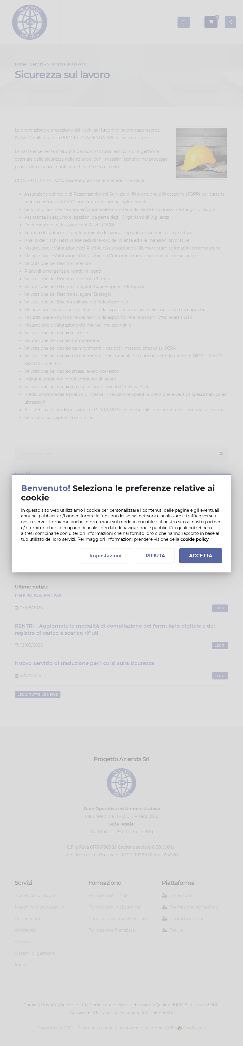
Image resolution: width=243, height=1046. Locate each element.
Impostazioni (105, 556)
